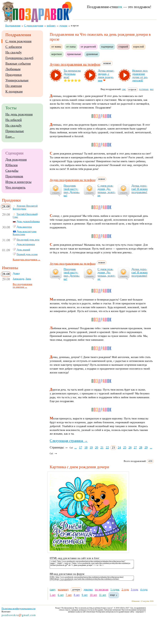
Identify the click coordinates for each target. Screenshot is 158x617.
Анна (28, 278)
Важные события (18, 63)
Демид (16, 273)
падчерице (107, 46)
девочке (88, 589)
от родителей (88, 46)
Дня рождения (16, 159)
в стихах (144, 89)
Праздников (14, 176)
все (152, 89)
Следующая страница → (69, 441)
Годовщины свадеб (19, 58)
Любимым (12, 69)
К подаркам (14, 91)
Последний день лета (28, 239)
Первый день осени (27, 254)
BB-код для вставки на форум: (67, 574)
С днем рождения (18, 41)
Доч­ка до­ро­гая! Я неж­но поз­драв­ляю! (139, 189)
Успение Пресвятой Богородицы (25, 207)
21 (101, 447)
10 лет (93, 594)
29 (146, 447)
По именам (13, 86)
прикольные (74, 54)
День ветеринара (26, 244)
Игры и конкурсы (18, 182)
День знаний (23, 249)
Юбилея (11, 165)
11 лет (102, 594)
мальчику (63, 589)
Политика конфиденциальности (18, 608)
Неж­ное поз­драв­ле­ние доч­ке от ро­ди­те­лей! (140, 75)
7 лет (68, 594)
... (75, 447)
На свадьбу (13, 52)
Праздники (13, 75)
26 (130, 447)
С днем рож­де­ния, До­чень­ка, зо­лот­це (106, 190)
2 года (125, 589)
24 (119, 447)
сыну (52, 589)
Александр (18, 278)
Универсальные (17, 80)
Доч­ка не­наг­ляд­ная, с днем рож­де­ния (106, 75)
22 (107, 447)
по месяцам (101, 589)
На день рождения (19, 114)
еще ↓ (113, 594)
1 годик (114, 589)
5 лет (52, 594)
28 (140, 447)
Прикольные (14, 131)
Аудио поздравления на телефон (75, 64)
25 (124, 447)
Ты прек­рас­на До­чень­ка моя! (72, 74)
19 (91, 447)
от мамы (56, 46)
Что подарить (15, 187)
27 (135, 447)
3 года (134, 589)
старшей (123, 46)
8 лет (77, 594)
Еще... (10, 137)
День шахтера (24, 226)
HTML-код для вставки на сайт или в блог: (75, 558)
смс (124, 89)
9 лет (84, 594)
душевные (92, 54)
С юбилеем (13, 47)
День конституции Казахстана (24, 233)
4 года (143, 589)
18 (85, 447)
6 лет (61, 594)
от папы (71, 46)
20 (96, 447)
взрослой (138, 46)
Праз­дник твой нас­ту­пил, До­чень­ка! (72, 190)
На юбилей (13, 120)
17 (80, 447)
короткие (56, 54)
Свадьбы (11, 171)
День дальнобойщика (28, 221)
